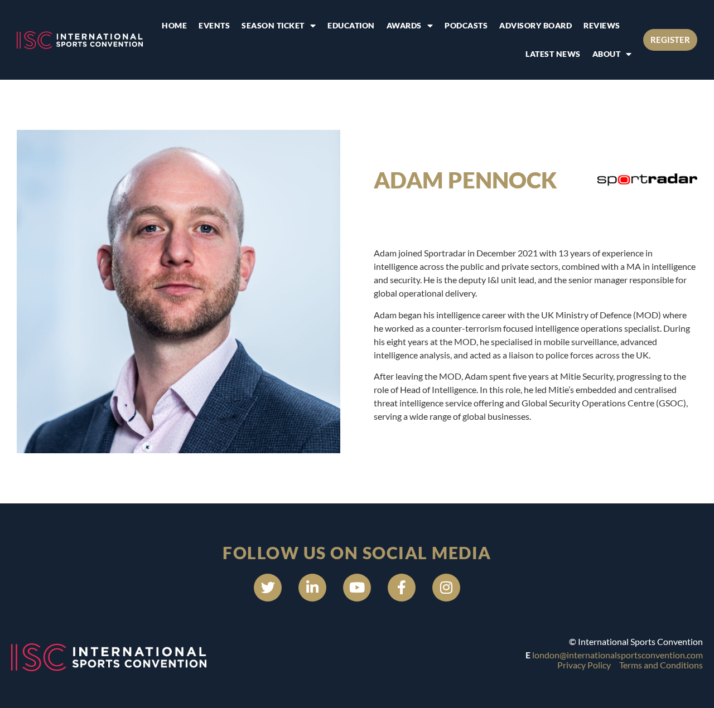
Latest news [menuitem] (553, 54)
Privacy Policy (584, 664)
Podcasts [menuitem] (466, 25)
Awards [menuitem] (404, 25)
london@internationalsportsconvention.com (617, 654)
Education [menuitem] (351, 25)
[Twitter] (268, 588)
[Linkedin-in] (312, 588)
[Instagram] (446, 588)
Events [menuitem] (214, 25)
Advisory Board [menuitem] (535, 25)
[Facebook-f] (402, 588)
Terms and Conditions (661, 664)
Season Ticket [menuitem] (273, 25)
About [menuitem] (606, 54)
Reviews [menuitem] (601, 25)
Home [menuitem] (174, 25)
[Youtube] (357, 588)
